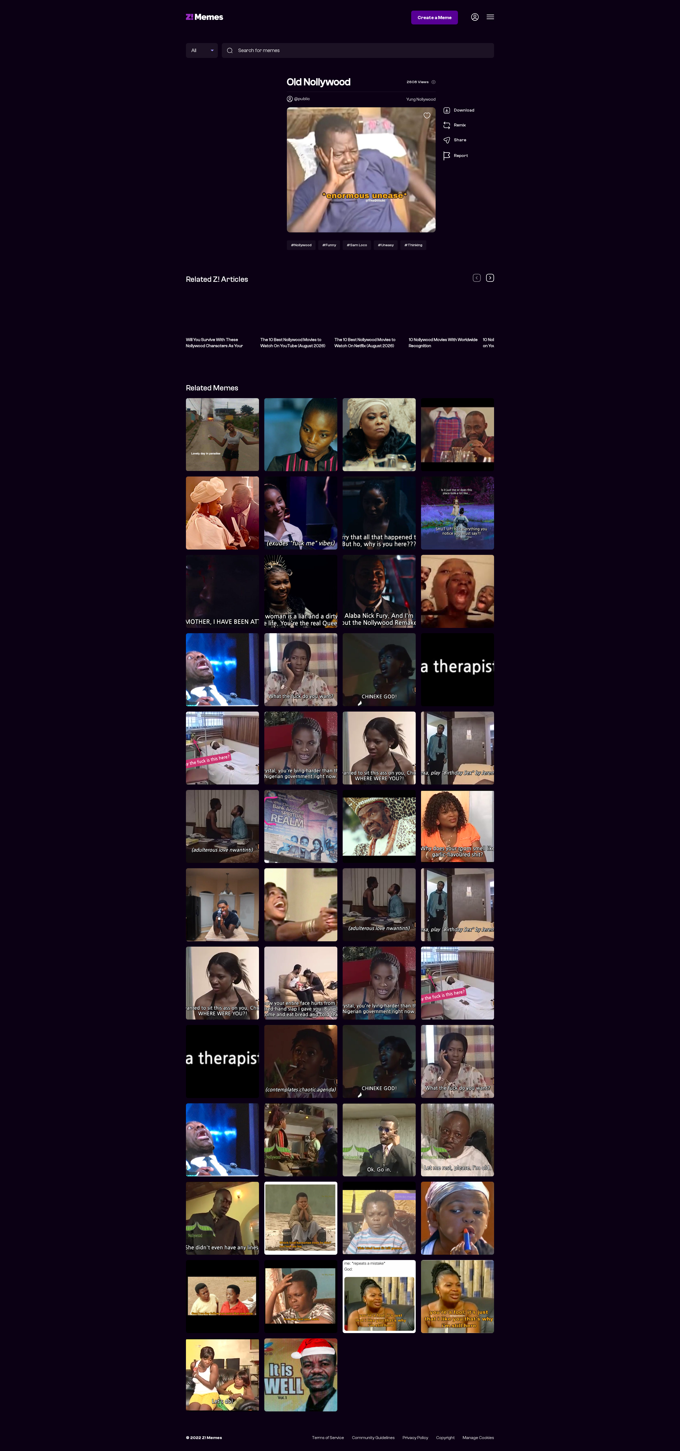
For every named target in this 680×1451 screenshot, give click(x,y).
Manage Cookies (478, 1437)
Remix (460, 125)
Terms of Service (328, 1437)
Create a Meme (435, 17)
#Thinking (413, 245)
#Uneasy (386, 245)
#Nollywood (301, 245)
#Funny (329, 245)
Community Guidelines (373, 1437)
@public (302, 98)
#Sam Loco (357, 245)
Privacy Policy (415, 1437)
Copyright (445, 1437)
